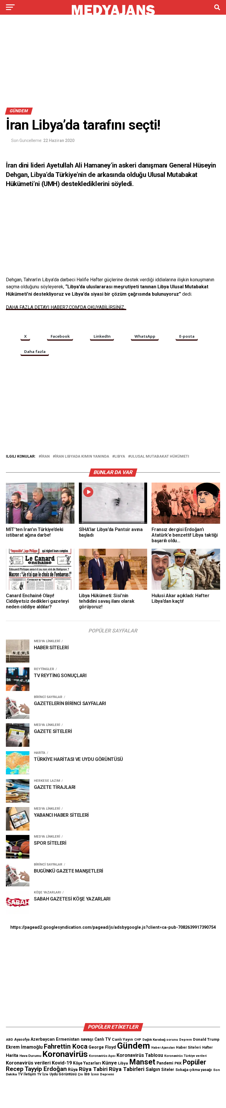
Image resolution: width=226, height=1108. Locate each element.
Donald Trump (206, 1039)
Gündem (133, 1046)
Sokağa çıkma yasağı (193, 1070)
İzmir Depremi (102, 1074)
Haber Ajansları (163, 1048)
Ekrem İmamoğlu (24, 1047)
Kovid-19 (62, 1063)
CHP (137, 1039)
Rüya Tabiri (93, 1069)
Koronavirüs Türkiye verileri (185, 1056)
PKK (178, 1063)
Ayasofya (21, 1039)
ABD (9, 1039)
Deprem (185, 1040)
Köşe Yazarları (87, 1063)
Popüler (194, 1062)
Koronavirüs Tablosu (140, 1055)
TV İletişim (27, 1074)
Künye (109, 1063)
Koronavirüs (65, 1054)
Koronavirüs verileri (28, 1063)
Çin (80, 1074)
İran (45, 456)
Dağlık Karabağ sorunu (160, 1040)
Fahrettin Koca (65, 1046)
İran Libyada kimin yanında (82, 456)
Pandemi (165, 1063)
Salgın (153, 1069)
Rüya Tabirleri (126, 1069)
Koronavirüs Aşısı (102, 1056)
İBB (87, 1074)
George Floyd (102, 1047)
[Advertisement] (113, 64)
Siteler (167, 1069)
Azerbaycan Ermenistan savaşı (62, 1039)
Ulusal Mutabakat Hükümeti (159, 456)
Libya (119, 456)
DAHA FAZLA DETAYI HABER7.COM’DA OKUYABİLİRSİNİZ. (66, 307)
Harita (12, 1055)
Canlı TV (102, 1039)
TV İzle (42, 1074)
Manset (142, 1061)
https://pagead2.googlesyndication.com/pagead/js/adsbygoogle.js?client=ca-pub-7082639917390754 (113, 927)
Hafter (207, 1047)
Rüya (73, 1069)
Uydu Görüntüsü (63, 1074)
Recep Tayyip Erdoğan (36, 1068)
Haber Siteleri (188, 1047)
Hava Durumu (30, 1056)
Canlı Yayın (122, 1039)
